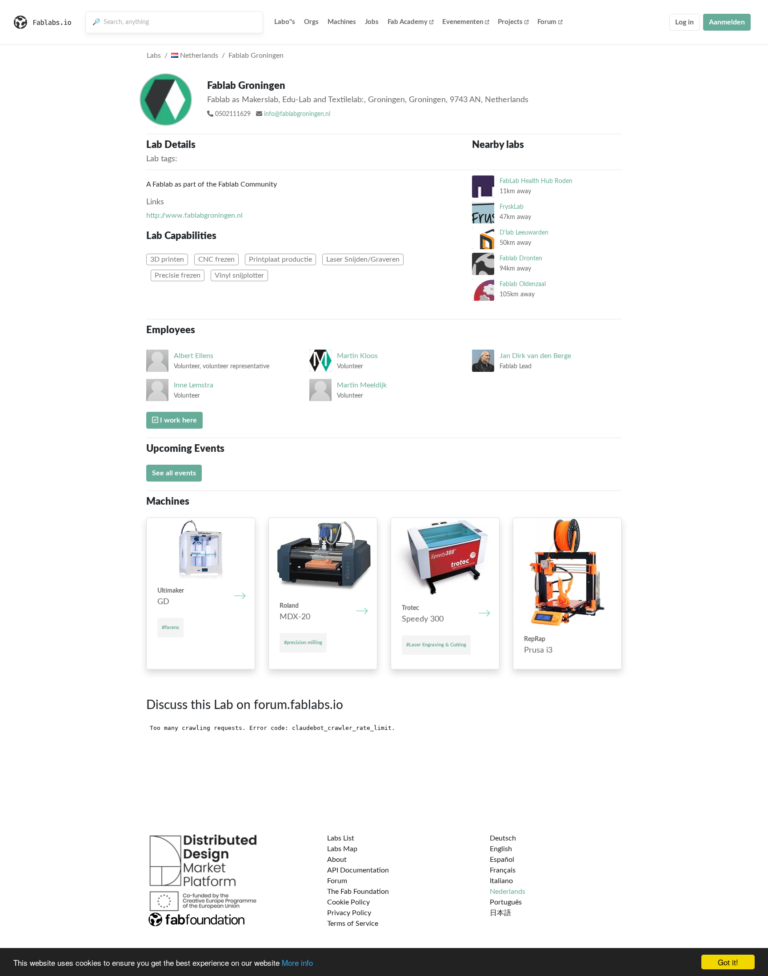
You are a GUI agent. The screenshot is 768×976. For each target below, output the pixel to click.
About (337, 859)
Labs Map (342, 849)
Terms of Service (352, 923)
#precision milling (303, 642)
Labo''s (284, 22)
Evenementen (462, 22)
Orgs (311, 22)
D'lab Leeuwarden (524, 232)
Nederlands (507, 891)
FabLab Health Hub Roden (536, 181)
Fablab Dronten (521, 258)
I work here (177, 420)
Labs (154, 55)
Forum (546, 22)
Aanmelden (727, 22)
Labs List (340, 838)
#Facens (170, 627)
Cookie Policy (348, 902)
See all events (174, 473)
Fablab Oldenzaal (523, 284)
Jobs (372, 22)
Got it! (728, 962)
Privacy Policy (349, 912)
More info (297, 962)
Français (503, 870)
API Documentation (358, 870)
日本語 (500, 912)
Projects (510, 22)
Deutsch (503, 838)
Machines (342, 22)
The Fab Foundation (358, 891)
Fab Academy (408, 22)
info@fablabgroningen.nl (297, 114)
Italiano (501, 880)
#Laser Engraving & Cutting (436, 644)
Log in (684, 22)
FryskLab (512, 206)
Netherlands (198, 55)
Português (506, 902)
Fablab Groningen (256, 55)
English (501, 849)
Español (502, 859)
